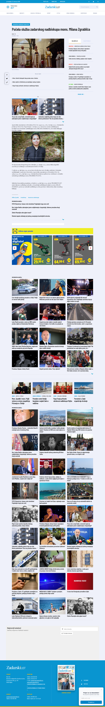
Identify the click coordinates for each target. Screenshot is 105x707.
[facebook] (89, 1)
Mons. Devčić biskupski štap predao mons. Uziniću (25, 78)
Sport (49, 13)
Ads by (61, 161)
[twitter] (93, 1)
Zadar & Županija (36, 13)
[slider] (38, 157)
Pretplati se (91, 702)
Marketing (54, 1)
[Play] (14, 159)
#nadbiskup (23, 197)
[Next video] (18, 159)
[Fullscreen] (62, 159)
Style (58, 13)
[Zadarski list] (52, 7)
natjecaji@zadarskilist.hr (33, 682)
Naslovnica (10, 13)
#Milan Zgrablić (15, 197)
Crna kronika (70, 13)
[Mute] (22, 159)
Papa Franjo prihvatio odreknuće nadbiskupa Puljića (26, 86)
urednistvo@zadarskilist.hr (12, 697)
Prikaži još (80, 94)
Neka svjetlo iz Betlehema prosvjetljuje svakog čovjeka (26, 82)
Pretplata (45, 1)
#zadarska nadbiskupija (33, 197)
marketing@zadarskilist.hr (37, 680)
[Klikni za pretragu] (97, 7)
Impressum (62, 1)
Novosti (22, 13)
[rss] (98, 1)
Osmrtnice (84, 13)
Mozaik (95, 13)
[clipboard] (7, 82)
